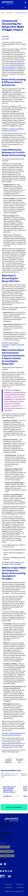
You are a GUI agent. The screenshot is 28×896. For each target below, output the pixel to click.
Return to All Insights (14, 807)
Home (2, 12)
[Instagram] (8, 871)
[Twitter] (3, 871)
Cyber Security (8, 887)
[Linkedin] (6, 871)
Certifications (20, 887)
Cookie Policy (8, 884)
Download (7, 796)
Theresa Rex (5, 36)
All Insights (9, 12)
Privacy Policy (19, 884)
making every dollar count (17, 63)
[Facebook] (1, 871)
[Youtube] (11, 871)
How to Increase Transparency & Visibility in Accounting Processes (13, 344)
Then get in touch (7, 750)
